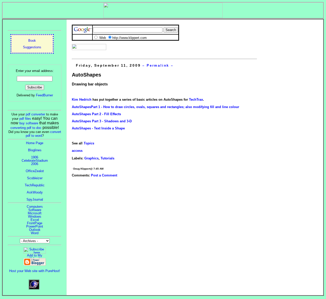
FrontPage (34, 223)
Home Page (34, 143)
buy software (28, 123)
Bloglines (35, 150)
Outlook (34, 230)
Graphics (91, 158)
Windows (34, 216)
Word (34, 233)
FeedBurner (44, 95)
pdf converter (35, 114)
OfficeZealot (35, 171)
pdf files (25, 119)
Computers (35, 206)
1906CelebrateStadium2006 (35, 160)
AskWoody (35, 192)
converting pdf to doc (26, 128)
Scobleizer (35, 178)
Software (34, 210)
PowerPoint (34, 226)
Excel (35, 220)
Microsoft (35, 213)
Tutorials (107, 158)
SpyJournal (34, 199)
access (77, 151)
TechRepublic (35, 185)
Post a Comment (104, 175)
